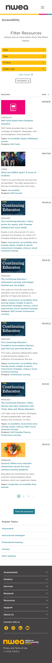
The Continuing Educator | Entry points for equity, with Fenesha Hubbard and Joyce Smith (17, 224)
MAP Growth (16, 193)
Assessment (13, 242)
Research (9, 593)
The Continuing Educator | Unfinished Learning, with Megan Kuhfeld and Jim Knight (17, 282)
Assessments (11, 572)
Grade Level (9, 69)
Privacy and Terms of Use (15, 648)
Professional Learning (20, 375)
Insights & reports (24, 245)
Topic (5, 50)
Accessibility (14, 138)
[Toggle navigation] (42, 7)
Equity (23, 138)
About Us (9, 614)
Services (8, 586)
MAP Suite (15, 144)
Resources (9, 600)
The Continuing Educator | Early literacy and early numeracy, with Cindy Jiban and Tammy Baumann (17, 405)
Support (8, 607)
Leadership (13, 484)
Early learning (9, 556)
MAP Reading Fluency (20, 432)
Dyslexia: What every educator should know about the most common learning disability (16, 466)
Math (27, 427)
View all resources (24, 511)
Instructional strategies (11, 248)
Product (7, 62)
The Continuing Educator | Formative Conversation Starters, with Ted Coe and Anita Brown (17, 345)
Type (5, 56)
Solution (8, 579)
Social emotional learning (25, 308)
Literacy (26, 248)
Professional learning (12, 542)
